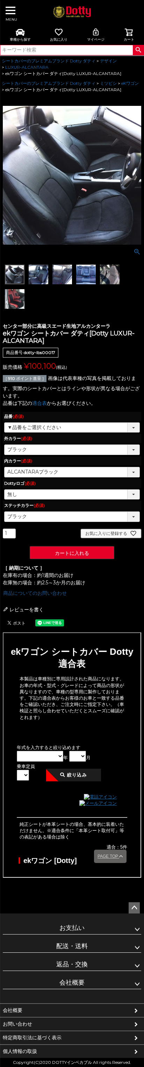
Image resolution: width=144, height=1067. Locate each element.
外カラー (18, 438)
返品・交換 (72, 964)
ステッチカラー (24, 505)
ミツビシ (108, 83)
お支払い (72, 928)
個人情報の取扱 (20, 1051)
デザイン (108, 60)
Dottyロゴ (20, 483)
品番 (14, 416)
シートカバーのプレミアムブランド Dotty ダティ (48, 60)
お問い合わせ (17, 1024)
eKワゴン (130, 83)
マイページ (96, 39)
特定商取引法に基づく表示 (32, 1037)
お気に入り (58, 39)
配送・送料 (72, 946)
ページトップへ (134, 907)
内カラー (18, 460)
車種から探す (20, 39)
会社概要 (72, 982)
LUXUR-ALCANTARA (27, 67)
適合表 (39, 403)
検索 (138, 50)
